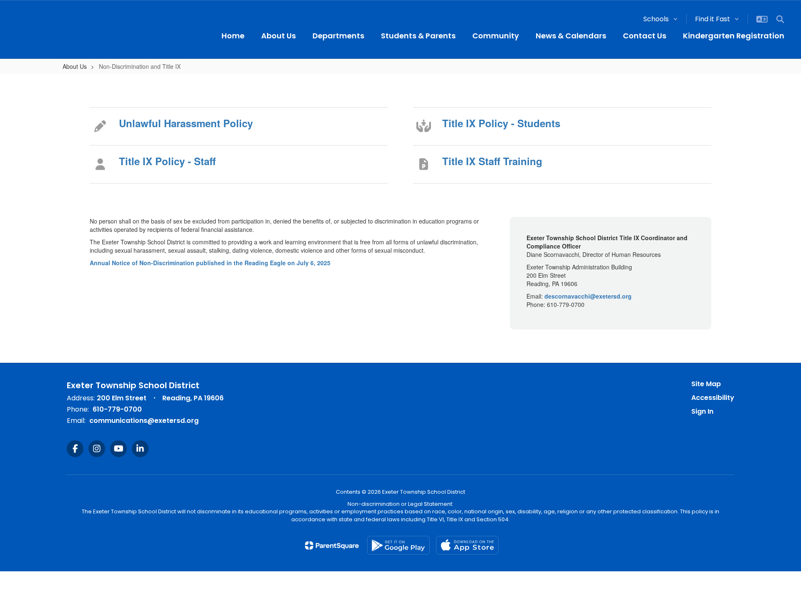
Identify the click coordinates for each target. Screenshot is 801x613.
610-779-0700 (117, 409)
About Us (75, 66)
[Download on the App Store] (467, 545)
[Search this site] (780, 19)
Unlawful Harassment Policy (186, 123)
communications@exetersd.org (144, 420)
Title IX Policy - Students (501, 123)
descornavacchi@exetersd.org (588, 296)
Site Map (706, 384)
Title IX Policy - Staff (167, 161)
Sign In (702, 411)
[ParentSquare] (332, 545)
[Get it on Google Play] (398, 545)
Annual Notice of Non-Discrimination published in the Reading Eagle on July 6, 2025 (211, 263)
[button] (660, 19)
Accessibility (712, 397)
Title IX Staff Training (492, 161)
